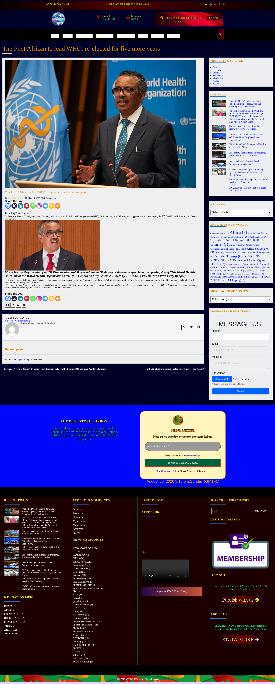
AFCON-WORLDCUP (83, 548)
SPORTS (77, 648)
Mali (75, 591)
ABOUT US (173, 36)
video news (78, 655)
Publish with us (238, 600)
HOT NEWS (79, 615)
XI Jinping (236, 280)
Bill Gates (237, 240)
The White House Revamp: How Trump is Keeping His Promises (41, 580)
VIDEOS (143, 36)
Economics (78, 572)
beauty (76, 551)
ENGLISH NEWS (81, 582)
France (265, 264)
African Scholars (234, 236)
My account (218, 75)
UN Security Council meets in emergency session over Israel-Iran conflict (40, 556)
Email (215, 343)
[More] (57, 206)
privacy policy (193, 455)
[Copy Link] (51, 206)
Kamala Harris (256, 267)
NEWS (216, 84)
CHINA (76, 558)
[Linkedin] (20, 206)
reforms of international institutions (249, 274)
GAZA (215, 267)
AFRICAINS (254, 233)
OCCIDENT (78, 638)
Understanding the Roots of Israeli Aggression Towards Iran (37, 563)
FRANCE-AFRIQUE (82, 585)
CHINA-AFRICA (84, 36)
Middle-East (78, 628)
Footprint (237, 264)
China (219, 244)
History (76, 611)
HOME (55, 36)
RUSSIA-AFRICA (104, 36)
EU (265, 260)
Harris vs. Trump (228, 267)
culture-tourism (80, 568)
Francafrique (251, 264)
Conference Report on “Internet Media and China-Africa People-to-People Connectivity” (246, 137)
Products (217, 70)
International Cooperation (84, 621)
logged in (21, 359)
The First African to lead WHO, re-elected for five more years (46, 192)
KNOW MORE (238, 639)
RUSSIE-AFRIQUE (82, 645)
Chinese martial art (233, 252)
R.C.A (75, 594)
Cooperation (78, 565)
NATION (260, 271)
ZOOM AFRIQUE (81, 662)
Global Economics (81, 605)
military (251, 271)
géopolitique (78, 601)
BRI (248, 240)
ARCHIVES (157, 36)
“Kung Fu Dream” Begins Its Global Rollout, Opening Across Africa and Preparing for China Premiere (245, 104)
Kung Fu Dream (236, 270)
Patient (230, 274)
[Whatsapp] (33, 206)
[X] (14, 206)
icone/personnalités (81, 618)
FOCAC (217, 264)
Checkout (217, 73)
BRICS (258, 240)
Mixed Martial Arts (81, 631)
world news (78, 658)
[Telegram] (45, 206)
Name (216, 330)
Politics (76, 641)
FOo (229, 264)
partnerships (218, 273)
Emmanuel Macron (247, 260)
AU (249, 236)
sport (258, 277)
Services (216, 67)
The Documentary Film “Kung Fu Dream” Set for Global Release (41, 532)
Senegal (76, 598)
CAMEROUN (79, 555)
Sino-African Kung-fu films (238, 276)
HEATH (76, 608)
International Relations (83, 625)
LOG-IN (213, 18)
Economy (77, 575)
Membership (218, 78)
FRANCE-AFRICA (126, 36)
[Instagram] (39, 206)
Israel (241, 267)
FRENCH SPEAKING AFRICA (87, 588)
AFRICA (67, 36)
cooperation (251, 252)
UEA (224, 280)
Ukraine (76, 652)
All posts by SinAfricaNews (17, 321)
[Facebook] (8, 206)
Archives (217, 81)
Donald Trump (228, 256)
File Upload (218, 373)
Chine (219, 252)
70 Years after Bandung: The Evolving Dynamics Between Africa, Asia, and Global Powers (246, 172)
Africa (238, 232)
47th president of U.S (219, 233)
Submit (240, 391)
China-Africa (237, 244)
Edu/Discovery (79, 578)
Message (217, 356)
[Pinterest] (26, 206)
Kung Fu (219, 270)
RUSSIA (216, 276)
